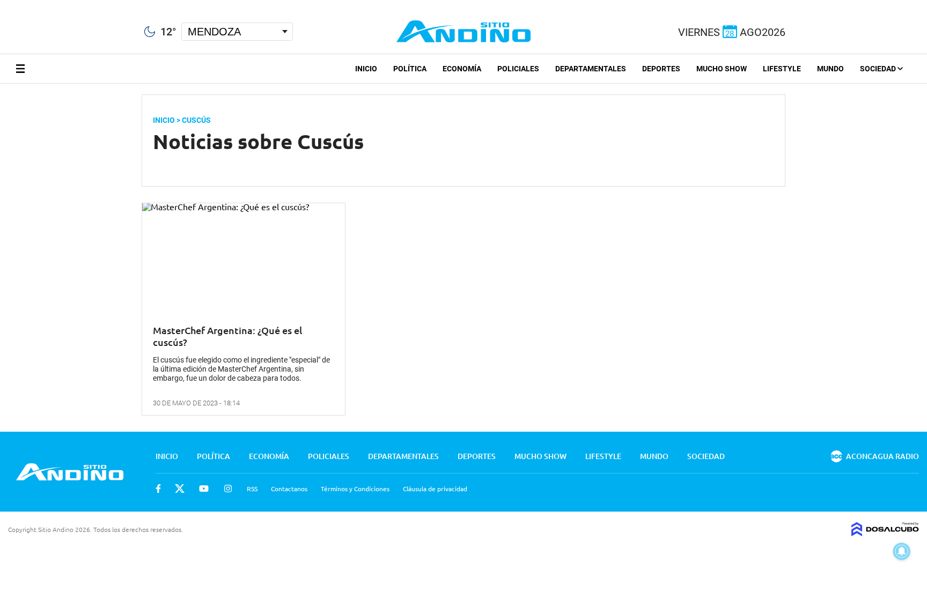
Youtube (203, 488)
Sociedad (878, 68)
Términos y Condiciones (355, 488)
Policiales (518, 68)
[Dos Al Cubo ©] (885, 532)
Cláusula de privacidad (435, 488)
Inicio (366, 68)
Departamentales (590, 68)
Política (409, 68)
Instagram (228, 488)
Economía (462, 68)
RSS (252, 488)
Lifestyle (782, 68)
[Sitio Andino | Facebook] (2, 5)
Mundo (830, 68)
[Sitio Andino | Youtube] (38, 5)
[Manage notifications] (901, 551)
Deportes (661, 68)
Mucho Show (721, 68)
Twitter (179, 488)
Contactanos (289, 488)
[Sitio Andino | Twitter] (18, 5)
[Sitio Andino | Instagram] (57, 5)
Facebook (158, 488)
